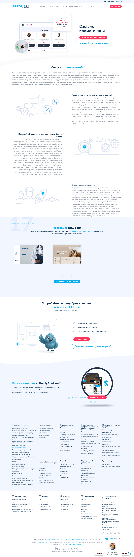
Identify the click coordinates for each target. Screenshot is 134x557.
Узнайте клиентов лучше (20, 435)
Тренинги (42, 468)
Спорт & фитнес (66, 461)
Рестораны (84, 475)
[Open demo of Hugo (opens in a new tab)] (66, 254)
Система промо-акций (19, 447)
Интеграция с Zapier (18, 464)
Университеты (64, 430)
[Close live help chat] (119, 538)
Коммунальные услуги (46, 480)
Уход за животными (45, 473)
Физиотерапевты (107, 442)
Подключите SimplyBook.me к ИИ (22, 484)
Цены (65, 6)
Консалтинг (42, 471)
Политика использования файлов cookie (110, 515)
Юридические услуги (88, 446)
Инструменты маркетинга (20, 452)
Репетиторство (65, 442)
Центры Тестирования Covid (111, 446)
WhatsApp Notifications (19, 478)
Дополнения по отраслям (20, 428)
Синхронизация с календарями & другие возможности (22, 442)
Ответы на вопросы (66, 504)
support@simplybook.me (43, 542)
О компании (85, 502)
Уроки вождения (108, 461)
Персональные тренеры (67, 464)
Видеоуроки (64, 507)
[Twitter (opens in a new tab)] (108, 533)
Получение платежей (19, 445)
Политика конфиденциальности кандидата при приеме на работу (110, 520)
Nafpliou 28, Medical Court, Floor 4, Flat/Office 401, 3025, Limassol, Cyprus (65, 539)
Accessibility (106, 529)
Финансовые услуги (87, 441)
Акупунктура (106, 439)
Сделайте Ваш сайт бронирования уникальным (23, 438)
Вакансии (84, 509)
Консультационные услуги (47, 466)
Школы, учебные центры (68, 435)
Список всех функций (19, 499)
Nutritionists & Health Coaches (111, 455)
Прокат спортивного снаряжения (66, 476)
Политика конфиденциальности (109, 507)
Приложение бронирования (21, 454)
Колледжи (63, 432)
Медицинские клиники (109, 435)
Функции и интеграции (19, 502)
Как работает (64, 502)
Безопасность (106, 525)
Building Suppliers (87, 453)
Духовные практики (45, 475)
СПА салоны (43, 433)
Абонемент (15, 471)
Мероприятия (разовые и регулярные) (89, 478)
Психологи (105, 444)
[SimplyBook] (20, 6)
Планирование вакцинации (111, 453)
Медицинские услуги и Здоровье (111, 426)
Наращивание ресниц (46, 428)
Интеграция (16, 476)
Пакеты (14, 462)
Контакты (84, 507)
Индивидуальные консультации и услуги (48, 462)
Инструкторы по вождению (111, 466)
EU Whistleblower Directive (74, 544)
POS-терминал (16, 459)
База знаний (64, 499)
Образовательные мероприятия (66, 447)
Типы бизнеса (43, 504)
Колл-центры (85, 439)
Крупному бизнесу (45, 502)
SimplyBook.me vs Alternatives (21, 511)
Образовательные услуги (67, 426)
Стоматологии (106, 432)
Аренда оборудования (88, 473)
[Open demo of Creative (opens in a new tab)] (28, 254)
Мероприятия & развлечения (87, 462)
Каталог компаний (45, 509)
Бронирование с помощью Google (23, 469)
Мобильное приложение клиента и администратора (23, 481)
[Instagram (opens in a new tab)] (120, 533)
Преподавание (64, 444)
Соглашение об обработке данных (110, 511)
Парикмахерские (44, 430)
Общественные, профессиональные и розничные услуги (89, 427)
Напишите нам (86, 514)
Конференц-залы (86, 481)
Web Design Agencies (88, 451)
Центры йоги (64, 471)
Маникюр (42, 437)
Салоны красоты (44, 435)
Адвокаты (84, 448)
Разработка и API (44, 507)
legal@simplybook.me (73, 542)
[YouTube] (116, 533)
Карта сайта (64, 509)
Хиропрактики (106, 437)
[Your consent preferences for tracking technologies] (131, 554)
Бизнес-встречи (86, 484)
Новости (83, 511)
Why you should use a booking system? (24, 457)
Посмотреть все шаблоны (66, 281)
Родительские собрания (67, 439)
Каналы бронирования (19, 504)
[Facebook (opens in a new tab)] (104, 533)
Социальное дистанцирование (108, 449)
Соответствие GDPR (108, 504)
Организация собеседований (90, 444)
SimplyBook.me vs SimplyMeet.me (22, 509)
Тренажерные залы (66, 466)
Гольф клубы (64, 473)
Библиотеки (64, 437)
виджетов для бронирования (81, 231)
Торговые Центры (86, 432)
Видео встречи (17, 473)
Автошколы (106, 464)
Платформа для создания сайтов (22, 450)
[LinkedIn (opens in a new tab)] (112, 533)
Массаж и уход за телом (109, 430)
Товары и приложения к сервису (22, 433)
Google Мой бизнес (18, 466)
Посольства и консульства (89, 434)
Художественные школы (89, 466)
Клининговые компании (46, 482)
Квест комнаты (86, 468)
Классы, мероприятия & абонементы (24, 430)
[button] (43, 6)
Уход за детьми (65, 450)
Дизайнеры (42, 478)
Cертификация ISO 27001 (110, 527)
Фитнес (62, 469)
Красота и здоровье (46, 425)
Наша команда (85, 504)
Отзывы (83, 499)
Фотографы (84, 471)
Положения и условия (109, 502)
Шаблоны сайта (17, 507)
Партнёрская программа (89, 516)
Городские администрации (89, 436)
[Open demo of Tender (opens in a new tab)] (105, 254)
